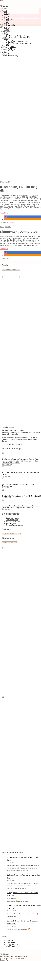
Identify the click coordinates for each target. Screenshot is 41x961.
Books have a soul (12, 518)
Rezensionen (4, 7)
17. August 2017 (5, 182)
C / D (8, 16)
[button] (5, 217)
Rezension (11, 223)
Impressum (4, 953)
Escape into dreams (13, 521)
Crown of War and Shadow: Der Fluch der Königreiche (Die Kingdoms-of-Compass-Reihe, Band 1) (21, 507)
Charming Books (12, 520)
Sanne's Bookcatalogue (14, 525)
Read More (4, 213)
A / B (5, 8)
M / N (6, 21)
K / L (5, 17)
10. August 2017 (5, 227)
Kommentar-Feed (12, 944)
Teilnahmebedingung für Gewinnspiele (13, 956)
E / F (7, 18)
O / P (5, 23)
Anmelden (9, 940)
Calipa (9, 875)
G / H (6, 14)
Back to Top (4, 960)
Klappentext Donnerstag (18, 231)
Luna (9, 857)
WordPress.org (11, 946)
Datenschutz (4, 955)
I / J (5, 15)
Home (4, 11)
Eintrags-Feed (11, 942)
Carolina (10, 905)
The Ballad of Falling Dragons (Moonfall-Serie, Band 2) (21, 496)
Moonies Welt (11, 523)
